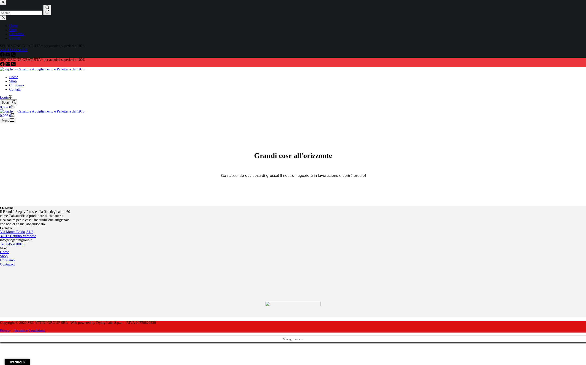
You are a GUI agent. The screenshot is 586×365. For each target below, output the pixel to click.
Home (13, 77)
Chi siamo (16, 85)
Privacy (5, 330)
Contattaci (7, 264)
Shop (13, 81)
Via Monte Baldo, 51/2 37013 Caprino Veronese (18, 234)
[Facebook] (2, 65)
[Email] (8, 65)
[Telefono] (13, 65)
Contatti (15, 89)
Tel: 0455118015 (12, 244)
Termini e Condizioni (29, 330)
